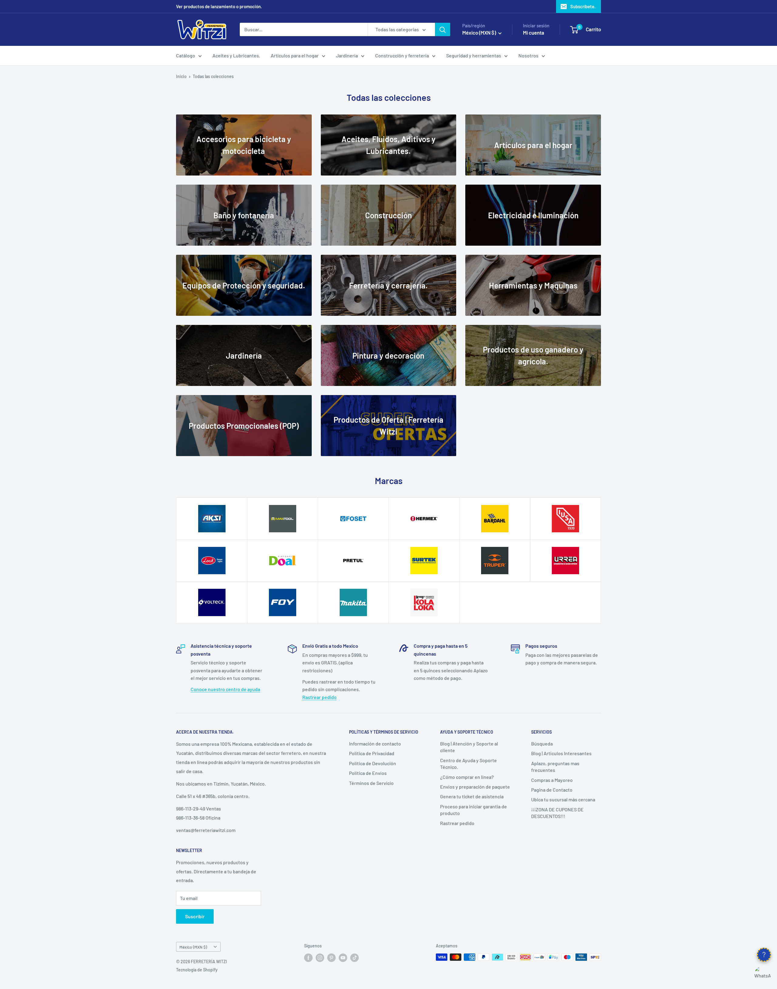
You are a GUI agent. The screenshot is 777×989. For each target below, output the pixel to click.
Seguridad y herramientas (473, 55)
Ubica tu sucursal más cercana (563, 799)
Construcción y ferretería (402, 55)
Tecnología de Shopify (197, 969)
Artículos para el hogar (295, 55)
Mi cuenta (533, 32)
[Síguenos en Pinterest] (331, 957)
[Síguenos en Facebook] (308, 957)
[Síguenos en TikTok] (354, 957)
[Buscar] (442, 29)
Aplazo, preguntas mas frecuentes (555, 766)
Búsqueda (542, 743)
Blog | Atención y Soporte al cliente (469, 747)
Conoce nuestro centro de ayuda (225, 689)
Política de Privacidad (371, 753)
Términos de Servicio (371, 783)
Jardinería (347, 55)
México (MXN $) (193, 947)
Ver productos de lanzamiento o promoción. (219, 6)
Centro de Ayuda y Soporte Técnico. (468, 763)
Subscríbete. (582, 6)
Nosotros (528, 55)
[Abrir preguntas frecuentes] (764, 955)
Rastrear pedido (319, 697)
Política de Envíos (368, 773)
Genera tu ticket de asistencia (472, 796)
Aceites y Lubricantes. (236, 55)
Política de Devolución (372, 763)
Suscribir (195, 916)
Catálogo (185, 55)
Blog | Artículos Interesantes (561, 753)
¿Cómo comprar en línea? (467, 777)
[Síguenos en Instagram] (320, 957)
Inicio (181, 76)
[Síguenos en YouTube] (343, 957)
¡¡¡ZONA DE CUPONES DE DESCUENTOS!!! (557, 813)
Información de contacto (375, 743)
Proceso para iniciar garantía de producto (473, 809)
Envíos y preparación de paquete (475, 786)
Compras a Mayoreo (552, 780)
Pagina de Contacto (551, 790)
